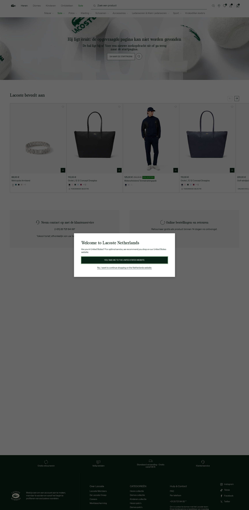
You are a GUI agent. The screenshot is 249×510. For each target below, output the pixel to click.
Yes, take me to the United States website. (124, 260)
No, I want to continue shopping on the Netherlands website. (124, 268)
